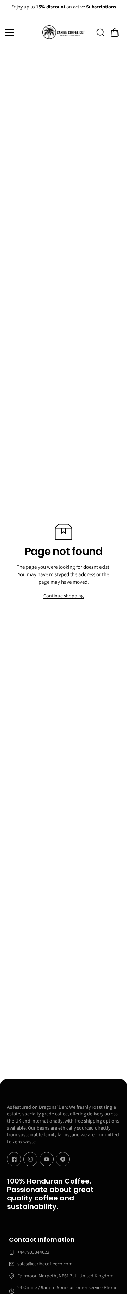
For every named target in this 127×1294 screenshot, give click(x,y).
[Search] (100, 32)
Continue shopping (63, 595)
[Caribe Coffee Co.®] (63, 32)
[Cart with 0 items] (115, 32)
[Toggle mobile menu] (22, 32)
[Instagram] (30, 1159)
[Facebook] (14, 1159)
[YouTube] (47, 1159)
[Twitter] (63, 1159)
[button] (115, 32)
